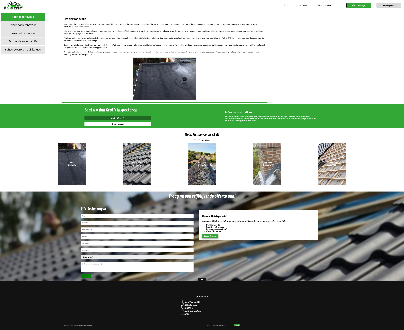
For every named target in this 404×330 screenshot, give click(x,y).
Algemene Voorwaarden (219, 325)
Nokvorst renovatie (23, 33)
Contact (237, 325)
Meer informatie (72, 181)
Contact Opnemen (388, 5)
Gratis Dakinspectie (117, 118)
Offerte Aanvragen (359, 5)
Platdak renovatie (23, 17)
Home (286, 5)
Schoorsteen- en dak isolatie (23, 49)
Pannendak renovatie (23, 25)
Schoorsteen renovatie (23, 41)
